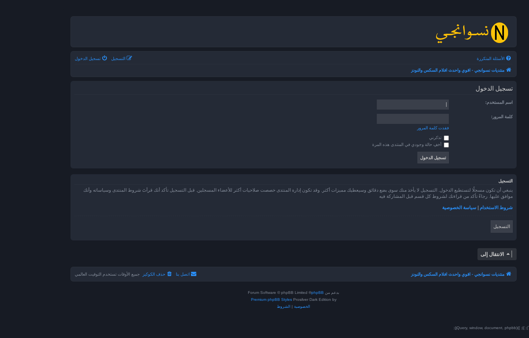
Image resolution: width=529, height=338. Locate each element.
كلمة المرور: (502, 116)
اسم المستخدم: (499, 102)
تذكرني (436, 137)
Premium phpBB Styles (271, 299)
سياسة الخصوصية (459, 207)
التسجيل (501, 226)
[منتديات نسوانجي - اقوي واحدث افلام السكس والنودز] (471, 32)
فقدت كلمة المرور (433, 127)
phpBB (317, 292)
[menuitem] (494, 58)
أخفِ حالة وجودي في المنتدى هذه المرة (407, 144)
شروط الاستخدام (496, 207)
